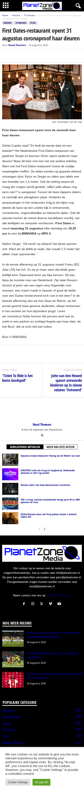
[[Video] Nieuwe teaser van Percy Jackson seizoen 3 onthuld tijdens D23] (10, 518)
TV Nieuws (29, 15)
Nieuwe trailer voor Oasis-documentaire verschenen (45, 485)
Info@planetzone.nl (59, 595)
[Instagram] (33, 604)
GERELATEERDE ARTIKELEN (25, 447)
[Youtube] (60, 604)
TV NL (33, 22)
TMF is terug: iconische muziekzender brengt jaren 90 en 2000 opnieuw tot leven (50, 501)
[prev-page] (39, 529)
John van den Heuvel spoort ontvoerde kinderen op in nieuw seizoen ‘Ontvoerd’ (66, 382)
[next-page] (44, 529)
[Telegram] (36, 55)
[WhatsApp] (26, 55)
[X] (16, 55)
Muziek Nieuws (12, 742)
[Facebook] (6, 55)
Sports (6, 723)
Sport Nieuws (11, 717)
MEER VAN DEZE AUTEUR (61, 447)
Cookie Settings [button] (18, 782)
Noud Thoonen (17, 45)
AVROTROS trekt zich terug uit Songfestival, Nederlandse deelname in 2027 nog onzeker (48, 471)
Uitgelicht (8, 710)
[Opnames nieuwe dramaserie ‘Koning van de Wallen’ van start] (10, 460)
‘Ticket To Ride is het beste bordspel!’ (17, 378)
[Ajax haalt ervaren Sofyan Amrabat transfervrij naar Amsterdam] (13, 680)
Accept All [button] (41, 782)
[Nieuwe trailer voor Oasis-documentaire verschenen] (10, 489)
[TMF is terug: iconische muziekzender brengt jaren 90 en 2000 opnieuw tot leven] (10, 503)
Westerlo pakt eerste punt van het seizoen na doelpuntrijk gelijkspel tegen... (53, 635)
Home (5, 15)
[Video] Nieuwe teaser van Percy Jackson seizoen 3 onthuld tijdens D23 (48, 515)
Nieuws (16, 15)
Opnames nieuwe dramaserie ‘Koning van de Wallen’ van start (50, 455)
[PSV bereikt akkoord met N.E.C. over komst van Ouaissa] (13, 659)
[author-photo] (42, 410)
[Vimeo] (51, 604)
